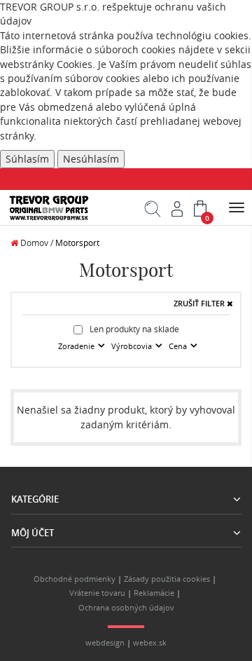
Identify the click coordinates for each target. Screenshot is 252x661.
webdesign (105, 643)
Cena (179, 346)
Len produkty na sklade (133, 329)
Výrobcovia (132, 346)
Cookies (74, 64)
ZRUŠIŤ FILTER (200, 303)
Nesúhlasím (91, 159)
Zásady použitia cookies (167, 579)
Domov (33, 243)
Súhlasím (27, 159)
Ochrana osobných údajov (126, 608)
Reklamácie (154, 593)
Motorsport (77, 243)
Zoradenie (77, 346)
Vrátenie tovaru (97, 593)
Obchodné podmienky (74, 579)
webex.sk (150, 643)
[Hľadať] (153, 213)
